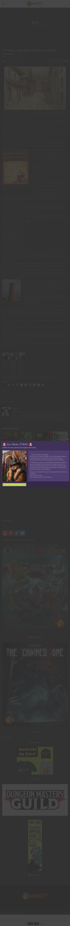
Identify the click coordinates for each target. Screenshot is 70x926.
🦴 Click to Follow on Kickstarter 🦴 (14, 484)
